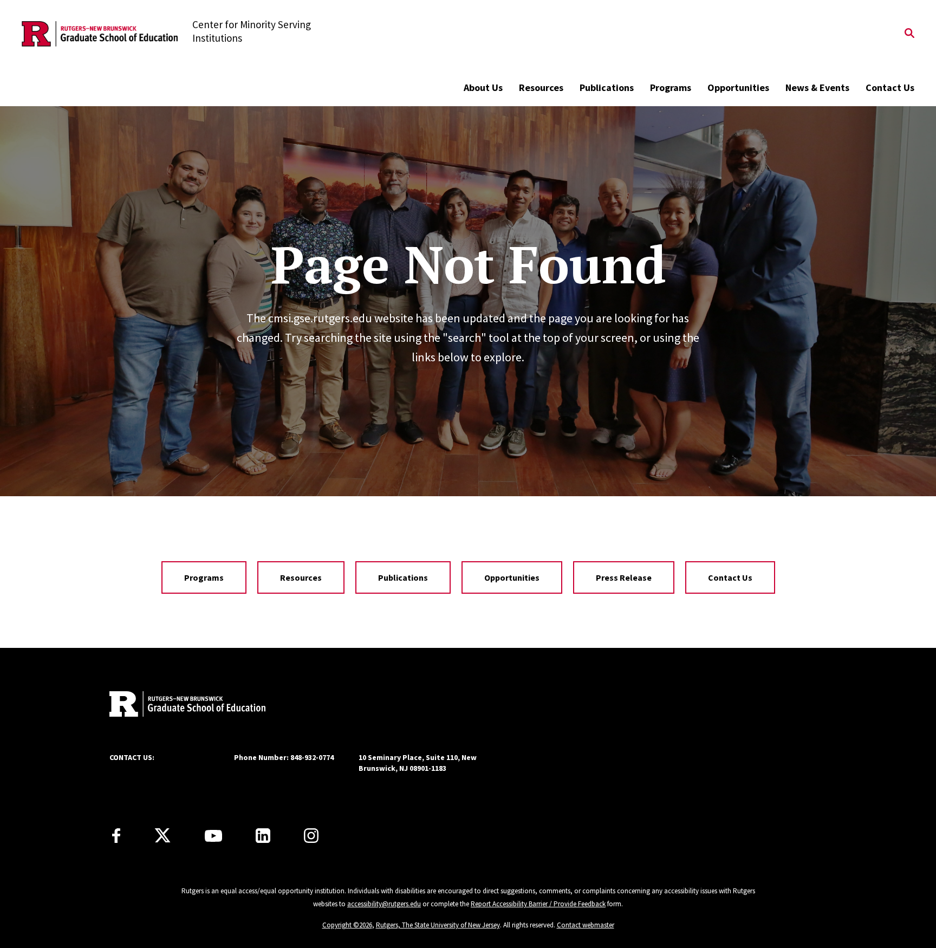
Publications (607, 87)
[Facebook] (116, 835)
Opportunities (738, 87)
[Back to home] (180, 705)
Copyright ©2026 (347, 925)
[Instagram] (311, 835)
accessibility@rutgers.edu (384, 903)
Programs (670, 87)
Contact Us (890, 87)
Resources (541, 87)
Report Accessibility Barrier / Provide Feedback (538, 903)
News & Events (817, 87)
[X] (162, 836)
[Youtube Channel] (213, 836)
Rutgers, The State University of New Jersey (438, 925)
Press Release (624, 577)
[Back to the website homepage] (100, 34)
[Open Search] (909, 34)
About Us (483, 87)
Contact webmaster (585, 925)
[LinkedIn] (263, 835)
